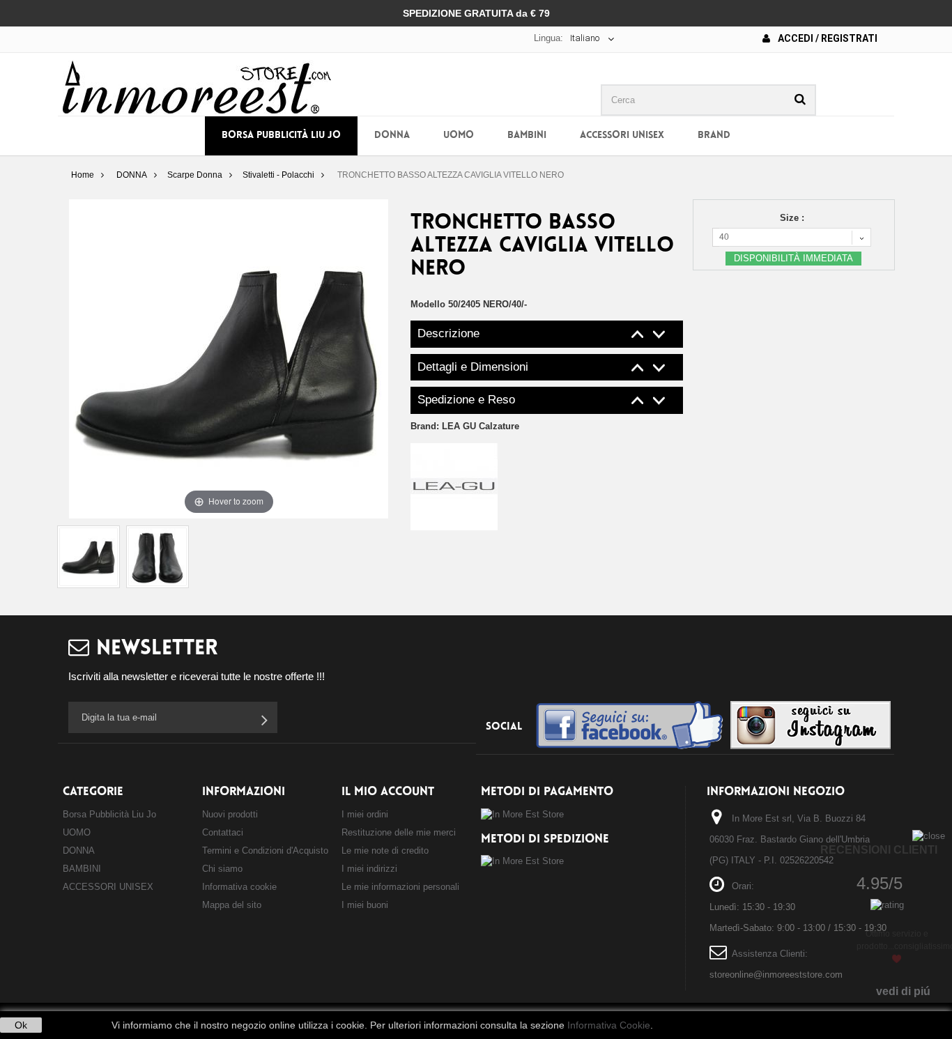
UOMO (458, 135)
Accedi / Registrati (826, 38)
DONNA (392, 135)
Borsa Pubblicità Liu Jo (281, 135)
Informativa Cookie (608, 1025)
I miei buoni (364, 905)
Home (82, 175)
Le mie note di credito (385, 850)
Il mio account (387, 792)
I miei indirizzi (369, 868)
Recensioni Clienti (878, 850)
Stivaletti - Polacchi (278, 175)
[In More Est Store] (197, 86)
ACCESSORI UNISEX (622, 135)
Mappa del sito (231, 905)
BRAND (714, 135)
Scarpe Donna (194, 175)
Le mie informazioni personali (400, 887)
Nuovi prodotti (230, 814)
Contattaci (222, 832)
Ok (21, 1025)
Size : (793, 218)
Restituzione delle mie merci (398, 832)
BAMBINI (526, 135)
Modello (427, 304)
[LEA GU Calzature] (454, 486)
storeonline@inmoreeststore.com (776, 974)
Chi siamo (222, 868)
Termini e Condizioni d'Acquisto (265, 850)
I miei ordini (364, 814)
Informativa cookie (239, 887)
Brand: (464, 426)
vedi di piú (903, 991)
